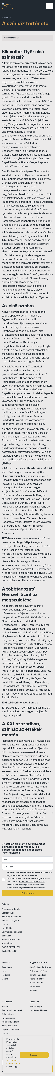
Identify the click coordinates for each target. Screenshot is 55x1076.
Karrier (5, 1006)
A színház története (11, 909)
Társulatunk (7, 967)
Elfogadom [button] (34, 1055)
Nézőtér (33, 990)
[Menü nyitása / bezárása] (49, 6)
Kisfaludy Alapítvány (11, 916)
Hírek (4, 971)
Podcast (6, 975)
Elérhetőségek (36, 1006)
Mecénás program (10, 920)
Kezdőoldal (7, 928)
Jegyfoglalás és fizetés (40, 967)
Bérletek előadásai (38, 975)
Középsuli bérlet (37, 978)
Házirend (6, 924)
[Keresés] (41, 6)
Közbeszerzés (8, 1018)
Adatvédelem (8, 1014)
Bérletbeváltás (36, 982)
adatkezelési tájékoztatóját (32, 881)
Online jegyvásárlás (38, 971)
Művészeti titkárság (38, 1010)
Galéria (5, 978)
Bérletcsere (35, 986)
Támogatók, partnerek (12, 1010)
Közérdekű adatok (10, 1021)
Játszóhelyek (8, 912)
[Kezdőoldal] (8, 6)
